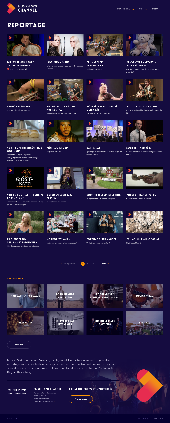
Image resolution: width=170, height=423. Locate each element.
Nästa (103, 264)
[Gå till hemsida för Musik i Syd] (17, 391)
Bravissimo (158, 418)
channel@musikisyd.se (43, 401)
